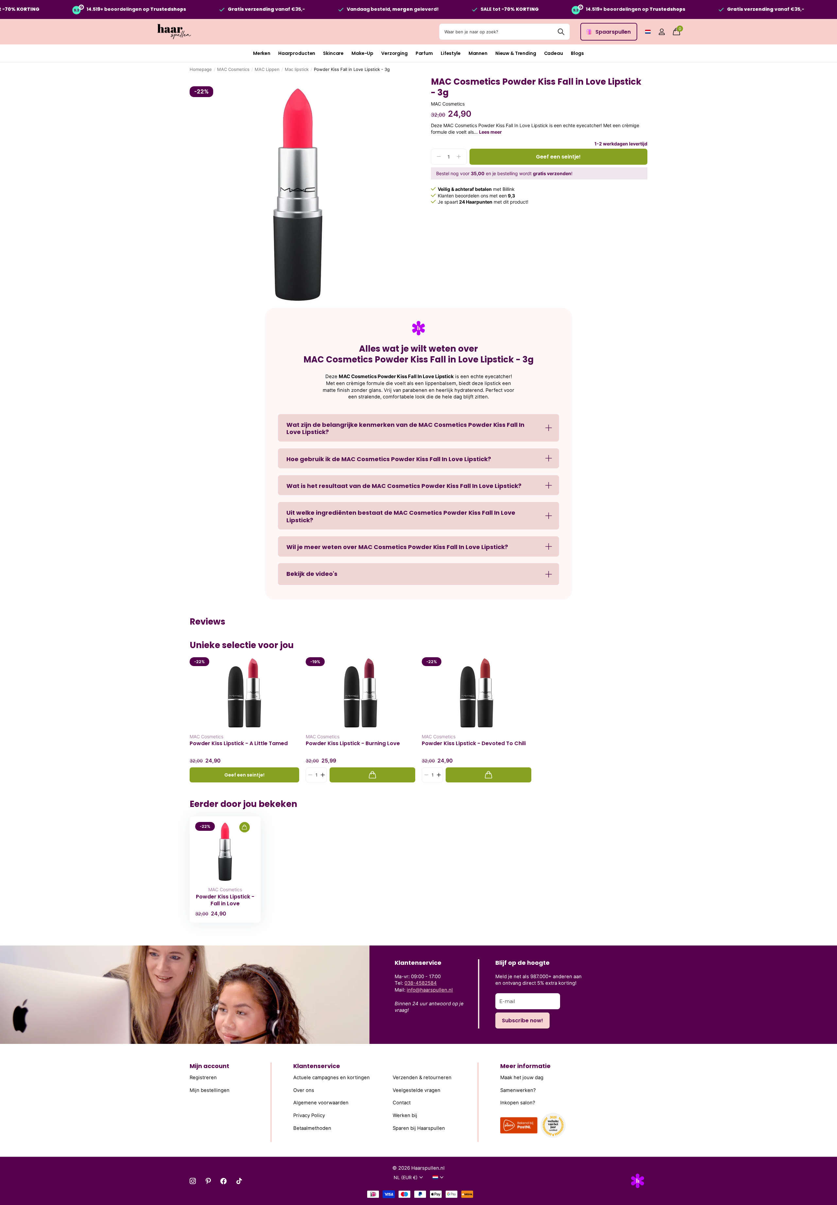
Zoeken (561, 32)
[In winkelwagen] (372, 775)
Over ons (303, 1090)
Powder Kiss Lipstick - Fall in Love (225, 900)
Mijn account (209, 1066)
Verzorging (394, 53)
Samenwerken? (518, 1090)
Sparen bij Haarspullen (419, 1128)
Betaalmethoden (312, 1128)
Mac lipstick (297, 69)
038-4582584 (420, 983)
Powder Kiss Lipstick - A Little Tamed (239, 743)
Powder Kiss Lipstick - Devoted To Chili (474, 743)
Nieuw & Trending (515, 53)
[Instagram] (193, 1181)
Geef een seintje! (558, 156)
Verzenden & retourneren (422, 1077)
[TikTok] (239, 1181)
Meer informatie (525, 1066)
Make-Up (362, 53)
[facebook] (223, 1181)
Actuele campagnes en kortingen (331, 1077)
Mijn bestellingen (210, 1090)
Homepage (201, 69)
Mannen (478, 53)
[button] (322, 775)
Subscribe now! (522, 1020)
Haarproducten (296, 53)
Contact (402, 1103)
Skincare (333, 53)
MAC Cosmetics (233, 69)
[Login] (661, 32)
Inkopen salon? (517, 1103)
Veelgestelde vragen (416, 1090)
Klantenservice (316, 1066)
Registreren (203, 1077)
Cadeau (553, 53)
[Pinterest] (208, 1181)
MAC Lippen (267, 69)
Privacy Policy (309, 1115)
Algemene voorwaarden (321, 1103)
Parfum (424, 53)
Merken (261, 53)
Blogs (577, 53)
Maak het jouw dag (521, 1077)
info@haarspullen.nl (430, 990)
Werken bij (405, 1115)
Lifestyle (451, 53)
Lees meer (490, 132)
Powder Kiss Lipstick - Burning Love (353, 743)
